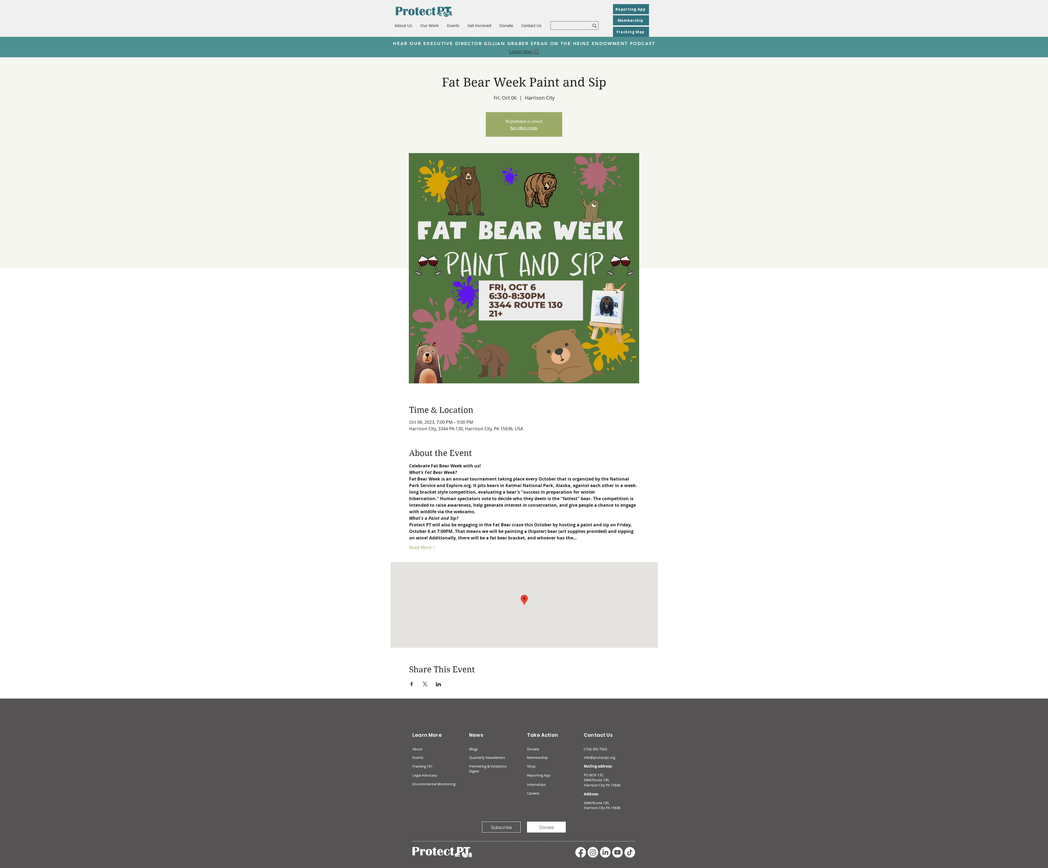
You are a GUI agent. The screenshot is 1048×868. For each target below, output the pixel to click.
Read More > (422, 547)
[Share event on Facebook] (411, 684)
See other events (524, 127)
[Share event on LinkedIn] (438, 684)
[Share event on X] (425, 684)
